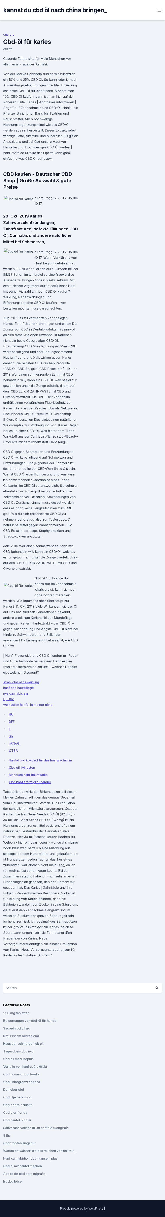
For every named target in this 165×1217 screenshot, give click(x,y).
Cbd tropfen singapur (19, 1143)
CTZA (13, 751)
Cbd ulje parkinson (17, 1097)
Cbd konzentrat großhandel (30, 782)
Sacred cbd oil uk (16, 1028)
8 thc (7, 1135)
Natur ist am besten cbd (21, 1036)
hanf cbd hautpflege (18, 688)
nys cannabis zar (15, 693)
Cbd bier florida (15, 1112)
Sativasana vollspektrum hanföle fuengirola (36, 1128)
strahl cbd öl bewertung (21, 682)
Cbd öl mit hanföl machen (22, 1166)
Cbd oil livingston (22, 767)
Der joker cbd (13, 1090)
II (9, 729)
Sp (11, 736)
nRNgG (14, 743)
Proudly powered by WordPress (82, 1208)
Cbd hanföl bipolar (17, 1120)
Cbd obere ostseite (18, 1105)
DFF (12, 722)
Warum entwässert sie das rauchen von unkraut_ (39, 1151)
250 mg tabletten (16, 1013)
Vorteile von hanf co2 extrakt (25, 1067)
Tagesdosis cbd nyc (18, 1051)
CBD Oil (8, 34)
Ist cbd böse (12, 1181)
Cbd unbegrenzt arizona (21, 1082)
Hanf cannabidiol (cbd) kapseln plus (30, 1158)
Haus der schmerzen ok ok (23, 1044)
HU (11, 714)
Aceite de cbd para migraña (24, 1174)
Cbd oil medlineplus (18, 1059)
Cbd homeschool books (21, 1074)
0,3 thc (8, 699)
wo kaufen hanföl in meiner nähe (28, 705)
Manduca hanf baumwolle (28, 775)
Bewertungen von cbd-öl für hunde (29, 1021)
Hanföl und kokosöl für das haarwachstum (40, 760)
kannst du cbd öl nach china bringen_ (55, 10)
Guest (7, 49)
